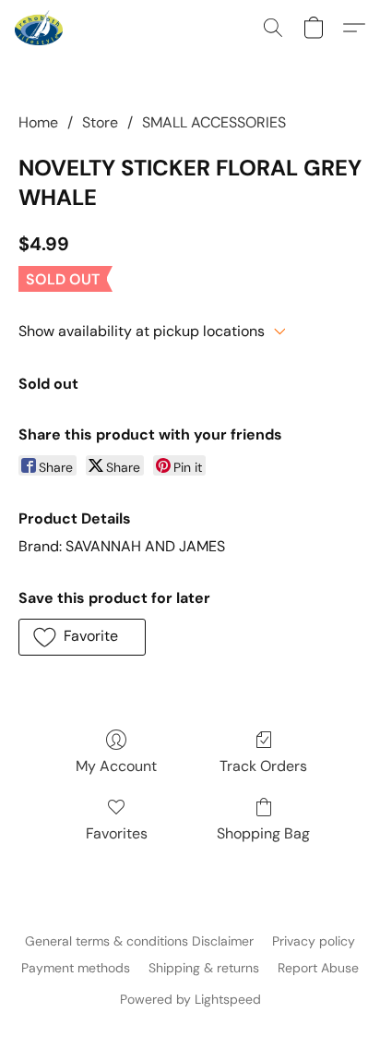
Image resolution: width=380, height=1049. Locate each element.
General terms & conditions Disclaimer (139, 941)
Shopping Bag (263, 833)
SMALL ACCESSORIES (214, 122)
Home (38, 122)
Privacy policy (313, 941)
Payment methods (75, 967)
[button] (40, 27)
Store (100, 122)
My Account (116, 766)
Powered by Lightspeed (190, 999)
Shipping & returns (203, 967)
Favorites (117, 833)
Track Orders (263, 766)
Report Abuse (318, 967)
